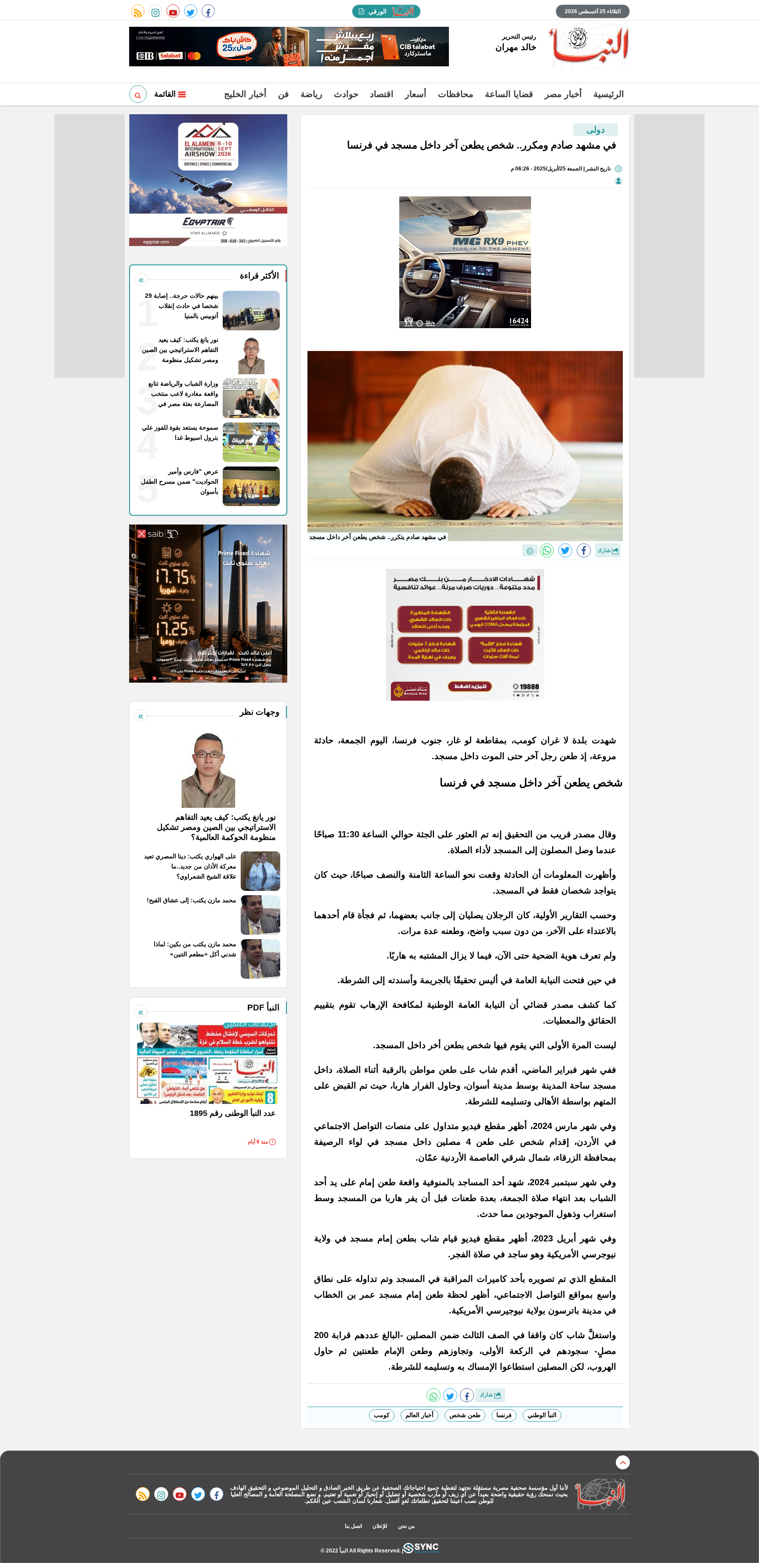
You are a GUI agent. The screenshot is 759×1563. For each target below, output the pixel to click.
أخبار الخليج (245, 94)
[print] (530, 550)
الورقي (378, 11)
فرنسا (504, 1414)
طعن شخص (465, 1414)
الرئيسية (608, 94)
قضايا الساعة (509, 94)
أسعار (415, 94)
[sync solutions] (420, 1550)
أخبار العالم (419, 1414)
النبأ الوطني (542, 1414)
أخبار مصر (563, 94)
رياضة (311, 94)
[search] (138, 94)
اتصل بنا (353, 1526)
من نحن (406, 1526)
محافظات (455, 94)
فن (283, 94)
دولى (595, 129)
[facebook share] (584, 550)
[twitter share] (565, 550)
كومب (382, 1414)
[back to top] (623, 1462)
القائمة (166, 94)
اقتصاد (382, 94)
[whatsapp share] (547, 550)
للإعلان (379, 1526)
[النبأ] (587, 45)
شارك (604, 550)
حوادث (346, 94)
